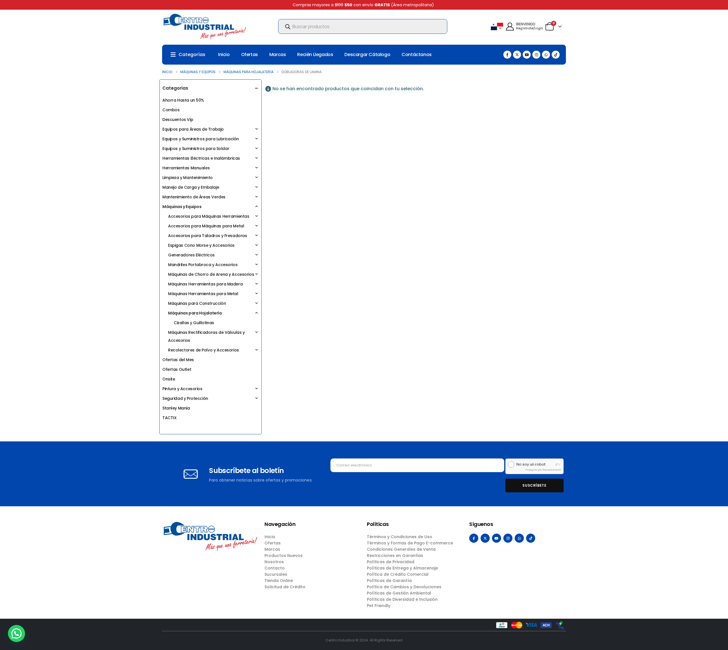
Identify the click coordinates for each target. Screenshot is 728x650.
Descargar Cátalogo (367, 54)
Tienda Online (278, 580)
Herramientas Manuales (186, 168)
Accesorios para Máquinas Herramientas (208, 216)
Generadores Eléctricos (191, 255)
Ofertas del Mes (178, 360)
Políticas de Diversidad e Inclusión (402, 599)
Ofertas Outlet (176, 369)
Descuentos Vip (177, 119)
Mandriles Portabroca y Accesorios (202, 265)
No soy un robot (530, 464)
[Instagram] (536, 55)
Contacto (274, 568)
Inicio (224, 54)
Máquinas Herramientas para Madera (205, 284)
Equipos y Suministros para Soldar (195, 148)
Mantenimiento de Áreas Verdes (194, 197)
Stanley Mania (176, 408)
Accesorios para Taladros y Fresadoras (207, 235)
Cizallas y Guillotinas (194, 323)
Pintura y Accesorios (182, 389)
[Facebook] (507, 55)
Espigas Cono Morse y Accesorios (201, 245)
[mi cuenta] (510, 26)
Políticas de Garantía (389, 580)
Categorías (192, 54)
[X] (517, 55)
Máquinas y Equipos (181, 206)
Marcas (277, 54)
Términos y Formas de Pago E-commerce (410, 543)
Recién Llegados (315, 54)
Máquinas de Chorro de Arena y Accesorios (211, 274)
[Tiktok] (556, 55)
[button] (16, 633)
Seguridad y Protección (185, 398)
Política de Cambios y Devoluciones (404, 587)
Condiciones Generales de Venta (401, 549)
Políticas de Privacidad (390, 562)
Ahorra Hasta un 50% (183, 100)
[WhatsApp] (546, 55)
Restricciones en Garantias (395, 555)
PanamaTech (552, 470)
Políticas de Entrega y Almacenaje (402, 568)
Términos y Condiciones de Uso (399, 537)
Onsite (168, 379)
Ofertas (249, 54)
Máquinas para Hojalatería (195, 313)
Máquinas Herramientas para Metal (203, 294)
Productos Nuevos (283, 555)
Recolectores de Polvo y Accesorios (203, 350)
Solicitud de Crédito (284, 587)
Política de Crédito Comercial (398, 574)
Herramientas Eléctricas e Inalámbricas (201, 158)
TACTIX (169, 418)
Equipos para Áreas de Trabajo (193, 129)
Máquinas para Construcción (197, 303)
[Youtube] (527, 55)
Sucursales (275, 574)
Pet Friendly (378, 605)
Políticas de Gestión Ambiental (399, 593)
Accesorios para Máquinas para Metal (206, 226)
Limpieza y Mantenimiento (187, 177)
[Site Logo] (204, 26)
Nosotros (274, 562)
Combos (170, 110)
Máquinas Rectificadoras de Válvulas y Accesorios (206, 336)
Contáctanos (417, 54)
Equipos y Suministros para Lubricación (200, 139)
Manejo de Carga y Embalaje (190, 187)
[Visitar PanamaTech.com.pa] (557, 464)
